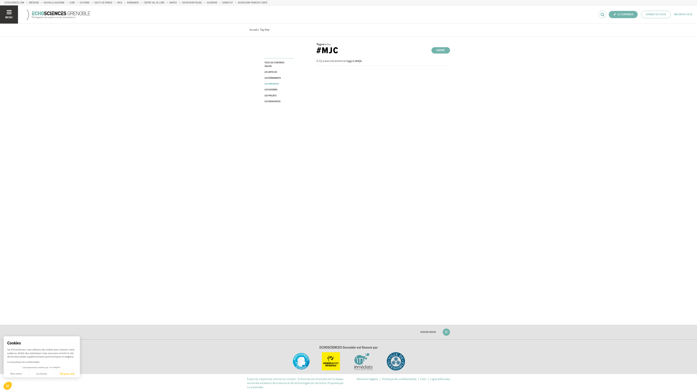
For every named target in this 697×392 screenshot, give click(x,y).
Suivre (440, 50)
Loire (72, 2)
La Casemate (255, 387)
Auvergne (212, 2)
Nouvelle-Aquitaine (54, 2)
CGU (423, 379)
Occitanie (84, 2)
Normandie (133, 2)
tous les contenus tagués (274, 64)
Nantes (173, 2)
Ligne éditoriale (440, 379)
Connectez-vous (656, 14)
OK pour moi (67, 374)
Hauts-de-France (103, 2)
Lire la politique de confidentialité (23, 362)
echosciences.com (14, 2)
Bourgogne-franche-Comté (252, 2)
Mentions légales (367, 379)
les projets (270, 95)
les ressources (272, 101)
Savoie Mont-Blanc (192, 2)
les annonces (271, 83)
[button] (7, 385)
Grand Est (227, 2)
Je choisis (41, 374)
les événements (272, 78)
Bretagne (34, 2)
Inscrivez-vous (683, 14)
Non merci (16, 374)
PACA (119, 2)
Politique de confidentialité (399, 379)
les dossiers (270, 89)
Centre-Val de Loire (154, 2)
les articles (270, 72)
